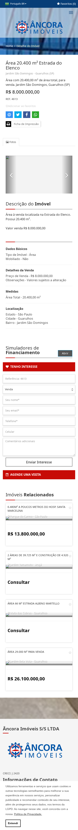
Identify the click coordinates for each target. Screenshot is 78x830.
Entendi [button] (13, 823)
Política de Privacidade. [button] (28, 814)
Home (9, 46)
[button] (11, 175)
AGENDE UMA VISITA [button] (25, 474)
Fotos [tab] (12, 142)
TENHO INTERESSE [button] (23, 367)
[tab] (39, 366)
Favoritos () (68, 3)
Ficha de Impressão (25, 124)
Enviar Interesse (39, 462)
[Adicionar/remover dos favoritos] (70, 508)
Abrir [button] (65, 353)
